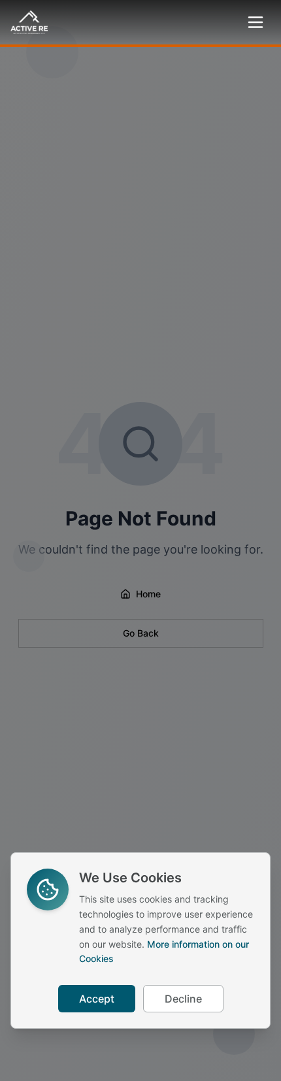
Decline (183, 998)
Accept (96, 998)
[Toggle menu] (255, 22)
